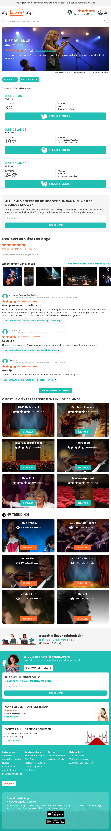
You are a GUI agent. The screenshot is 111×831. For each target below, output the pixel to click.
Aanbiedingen (9, 770)
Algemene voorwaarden (81, 763)
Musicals (6, 763)
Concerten (7, 755)
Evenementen (9, 766)
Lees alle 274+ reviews (45, 50)
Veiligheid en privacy (79, 759)
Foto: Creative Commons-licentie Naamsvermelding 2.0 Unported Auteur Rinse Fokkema (81, 72)
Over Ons (29, 759)
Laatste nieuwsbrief (12, 773)
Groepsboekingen (56, 755)
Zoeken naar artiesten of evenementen (22, 21)
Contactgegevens (33, 766)
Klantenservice (76, 755)
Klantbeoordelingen (35, 755)
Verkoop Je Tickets (57, 759)
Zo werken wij (11, 740)
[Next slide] (103, 276)
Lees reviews (11, 716)
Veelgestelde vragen (35, 763)
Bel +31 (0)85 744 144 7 (57, 639)
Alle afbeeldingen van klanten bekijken (88, 263)
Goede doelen (31, 770)
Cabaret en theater (11, 759)
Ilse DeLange (17, 44)
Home (7, 44)
